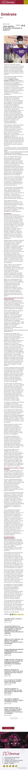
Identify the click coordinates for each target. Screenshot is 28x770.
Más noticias (14, 718)
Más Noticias (8, 728)
